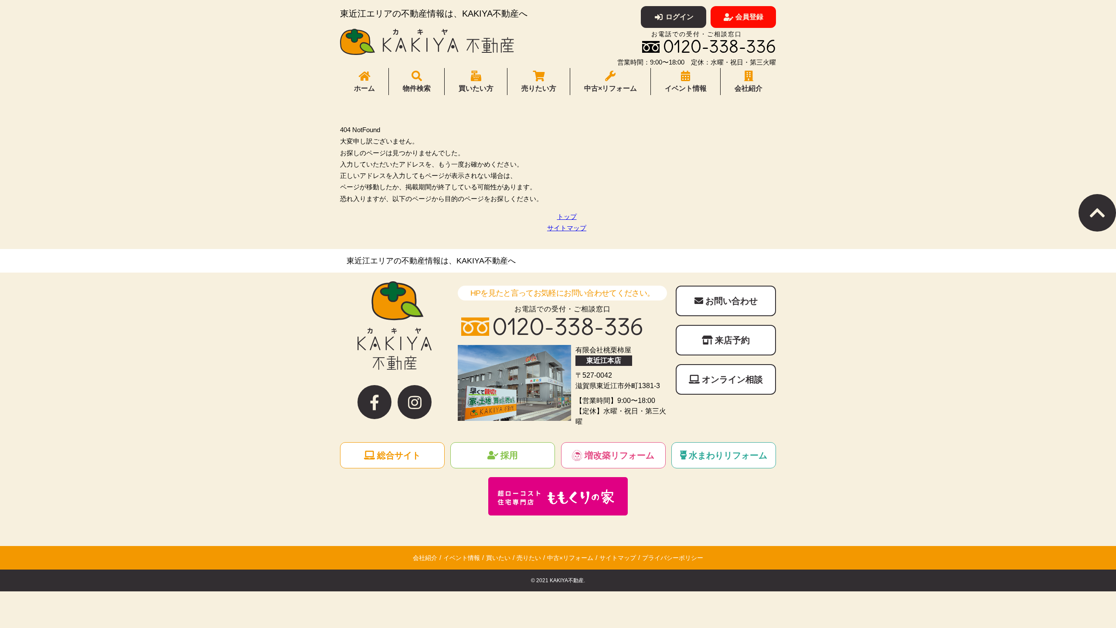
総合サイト (399, 455)
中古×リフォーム (610, 88)
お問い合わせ (731, 301)
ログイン (680, 16)
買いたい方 (476, 88)
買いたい (498, 558)
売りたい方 (538, 88)
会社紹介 (748, 88)
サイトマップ (566, 228)
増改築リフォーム (619, 455)
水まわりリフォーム (728, 455)
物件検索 (417, 88)
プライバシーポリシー (672, 558)
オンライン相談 (732, 379)
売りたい (529, 558)
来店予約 (732, 340)
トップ (567, 216)
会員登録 (749, 16)
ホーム (364, 88)
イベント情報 (686, 88)
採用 (509, 455)
